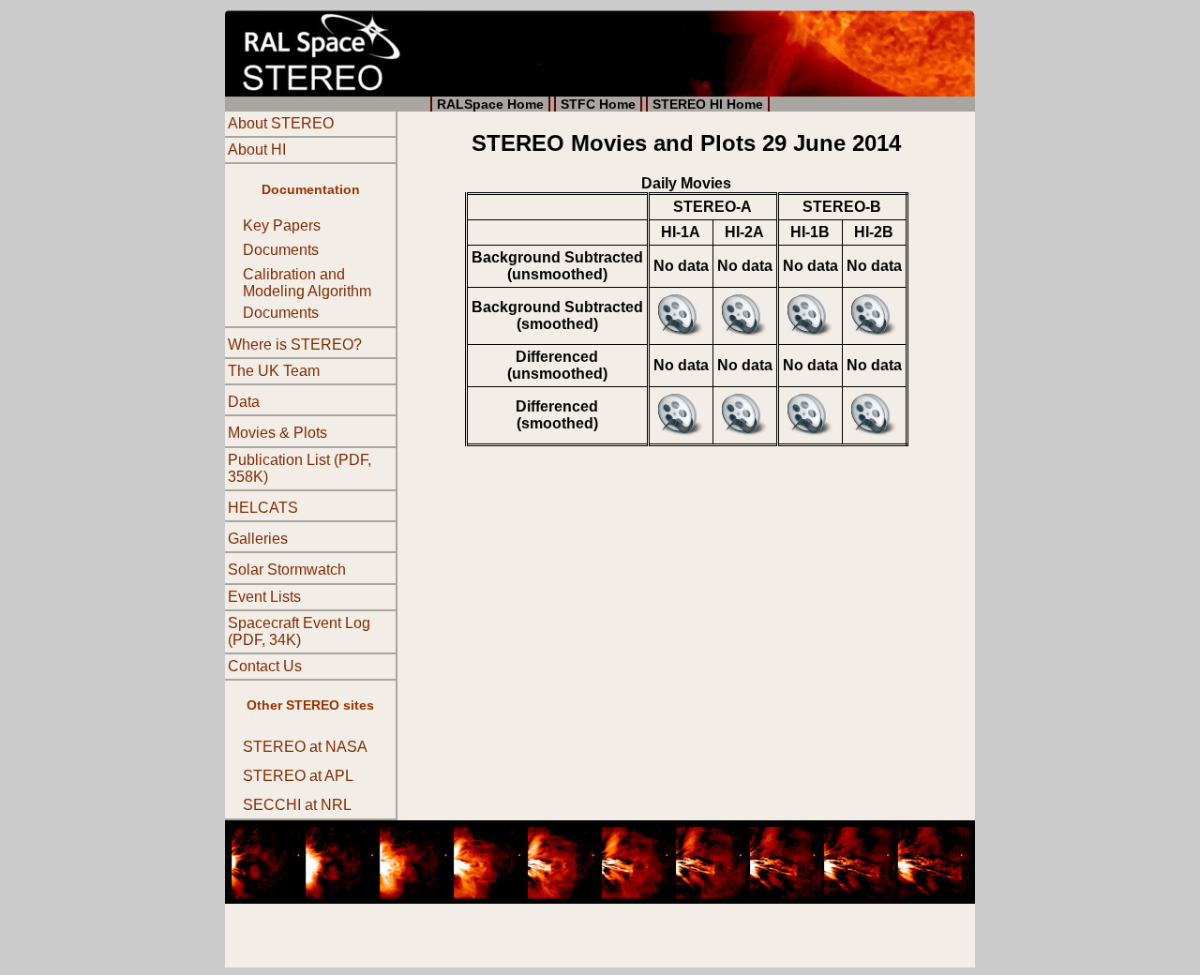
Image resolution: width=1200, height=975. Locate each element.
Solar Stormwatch (287, 570)
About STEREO (281, 123)
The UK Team (274, 371)
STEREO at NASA (305, 747)
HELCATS (263, 508)
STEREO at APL (298, 776)
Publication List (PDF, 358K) (299, 468)
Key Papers (282, 225)
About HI (257, 150)
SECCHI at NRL (297, 806)
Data (244, 402)
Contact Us (265, 666)
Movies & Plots (277, 434)
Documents (281, 250)
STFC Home (598, 104)
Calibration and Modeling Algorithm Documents (307, 293)
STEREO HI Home (707, 104)
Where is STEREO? (295, 344)
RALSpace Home (490, 104)
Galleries (258, 539)
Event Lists (264, 597)
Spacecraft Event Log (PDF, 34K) (299, 631)
